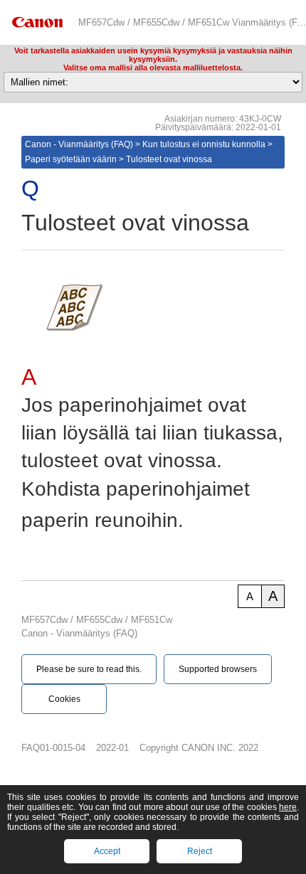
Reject (199, 851)
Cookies (64, 699)
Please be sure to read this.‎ (89, 669)
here (288, 807)
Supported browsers (218, 669)
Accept (107, 851)
